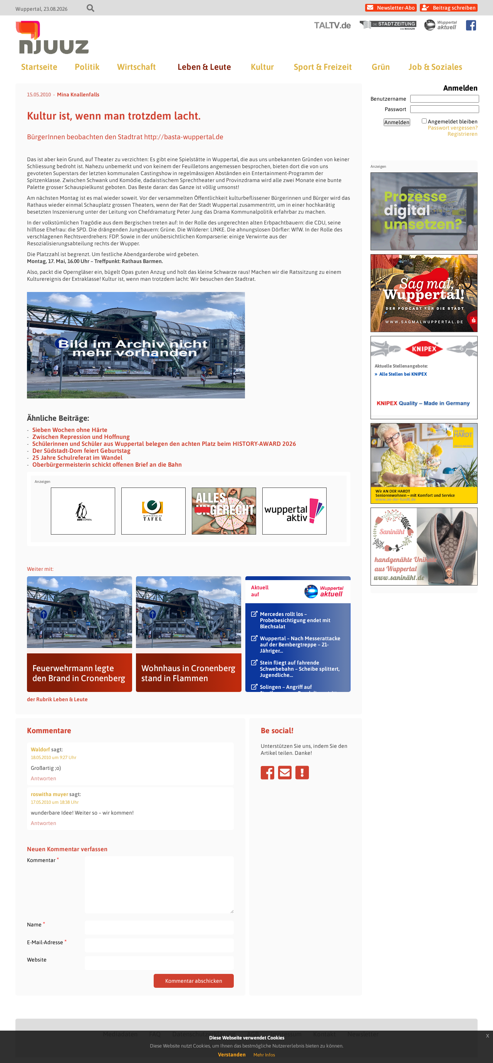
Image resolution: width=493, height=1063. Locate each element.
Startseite (39, 67)
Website (37, 960)
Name (36, 924)
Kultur (262, 67)
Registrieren (463, 134)
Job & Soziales (435, 67)
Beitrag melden (302, 772)
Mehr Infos (264, 1055)
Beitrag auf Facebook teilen (267, 772)
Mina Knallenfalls (78, 94)
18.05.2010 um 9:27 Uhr (53, 757)
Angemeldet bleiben (453, 121)
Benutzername (388, 99)
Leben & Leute (204, 67)
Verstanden (232, 1054)
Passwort (395, 109)
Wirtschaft (136, 67)
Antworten (43, 778)
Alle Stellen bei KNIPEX (401, 374)
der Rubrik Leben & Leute (57, 699)
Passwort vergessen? (453, 128)
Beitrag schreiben (454, 8)
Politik (87, 67)
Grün (381, 67)
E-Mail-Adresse (47, 942)
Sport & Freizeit (323, 67)
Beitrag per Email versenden (285, 772)
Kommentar (43, 860)
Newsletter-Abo (396, 8)
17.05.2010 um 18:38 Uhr (55, 802)
